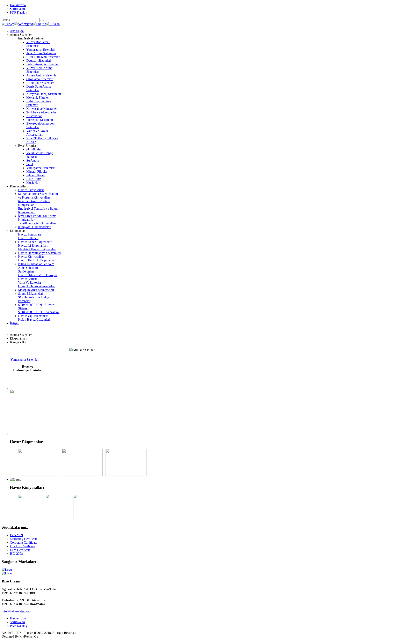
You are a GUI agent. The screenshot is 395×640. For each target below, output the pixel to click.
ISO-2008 (16, 553)
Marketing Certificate (23, 539)
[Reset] (42, 20)
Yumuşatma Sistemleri (24, 359)
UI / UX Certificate (22, 546)
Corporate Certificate (23, 542)
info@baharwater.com (16, 611)
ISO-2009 (16, 535)
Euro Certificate (20, 550)
